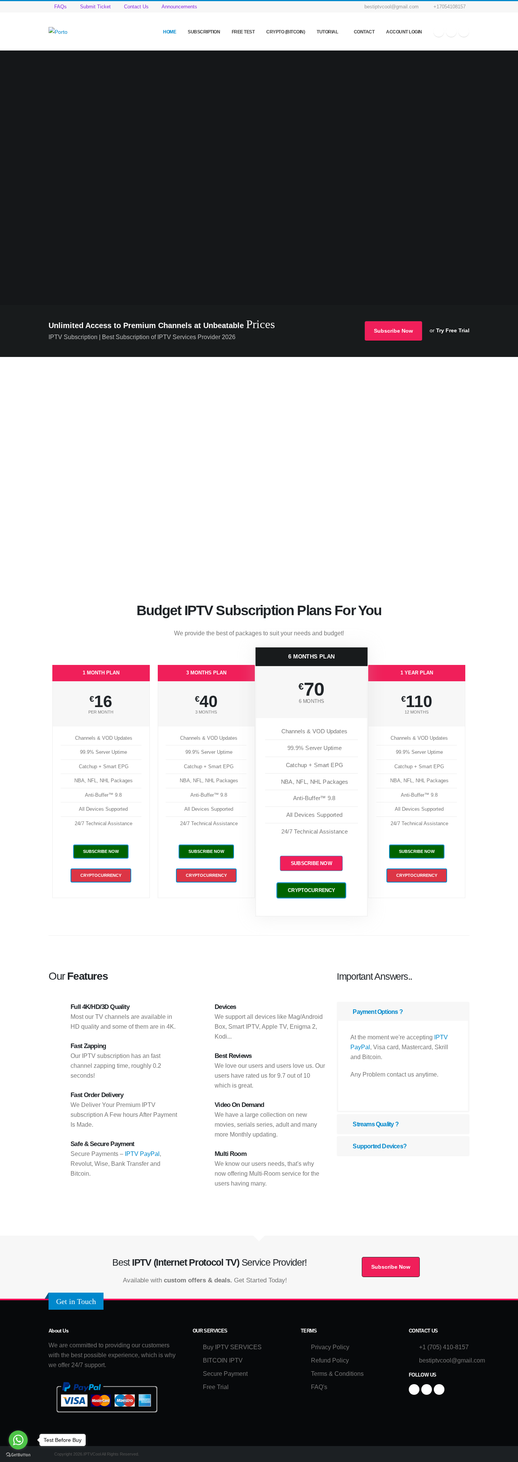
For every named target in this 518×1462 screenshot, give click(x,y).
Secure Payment (225, 1373)
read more (365, 1093)
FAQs (60, 6)
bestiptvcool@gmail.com (391, 6)
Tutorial (328, 32)
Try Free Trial (452, 330)
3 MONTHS (206, 712)
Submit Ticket (94, 6)
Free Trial (216, 1387)
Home (169, 32)
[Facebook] (438, 31)
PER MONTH (100, 712)
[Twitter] (451, 31)
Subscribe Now (393, 331)
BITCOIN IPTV (223, 1360)
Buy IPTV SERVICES (232, 1347)
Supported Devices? (379, 1146)
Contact (364, 32)
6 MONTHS (311, 701)
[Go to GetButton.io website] (18, 1454)
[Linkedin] (463, 31)
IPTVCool (66, 531)
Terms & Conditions (337, 1373)
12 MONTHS (417, 712)
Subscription (204, 32)
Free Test (243, 32)
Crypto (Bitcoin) (285, 32)
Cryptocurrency (100, 875)
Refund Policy (330, 1360)
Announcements (178, 6)
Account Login (404, 32)
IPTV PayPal (142, 1154)
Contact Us (135, 6)
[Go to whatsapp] (18, 1439)
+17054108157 (449, 6)
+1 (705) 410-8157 (444, 1347)
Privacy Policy (330, 1347)
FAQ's (319, 1387)
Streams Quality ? (375, 1124)
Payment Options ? (377, 1012)
